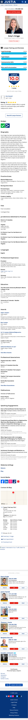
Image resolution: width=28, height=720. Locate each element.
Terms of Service (14, 710)
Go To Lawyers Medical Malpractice (11, 332)
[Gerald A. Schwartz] (4, 657)
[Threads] (15, 696)
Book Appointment (8, 539)
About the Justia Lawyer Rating (14, 91)
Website (3, 468)
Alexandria (3, 675)
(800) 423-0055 (13, 655)
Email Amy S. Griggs (8, 536)
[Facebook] (11, 696)
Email (23, 587)
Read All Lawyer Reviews (14, 115)
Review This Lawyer (14, 41)
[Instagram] (13, 696)
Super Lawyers (5, 312)
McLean (15, 5)
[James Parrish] (4, 596)
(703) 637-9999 (13, 578)
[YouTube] (9, 696)
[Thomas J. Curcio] (4, 627)
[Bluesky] (17, 696)
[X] (19, 696)
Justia (2, 5)
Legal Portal (14, 702)
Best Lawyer (4, 322)
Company (14, 705)
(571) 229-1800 (13, 594)
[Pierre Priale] (4, 581)
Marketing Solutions (14, 715)
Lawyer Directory (8, 5)
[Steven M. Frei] (4, 611)
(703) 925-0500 (13, 609)
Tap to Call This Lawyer (14, 12)
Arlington (3, 677)
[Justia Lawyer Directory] (21, 696)
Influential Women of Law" (8, 347)
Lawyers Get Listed (16, 685)
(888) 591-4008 (13, 640)
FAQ (7, 685)
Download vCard (7, 542)
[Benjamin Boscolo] (4, 642)
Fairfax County (5, 678)
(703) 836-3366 (13, 624)
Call (14, 587)
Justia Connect (14, 699)
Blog (2, 471)
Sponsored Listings (14, 573)
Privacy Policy (14, 712)
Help (14, 707)
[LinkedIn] (7, 696)
